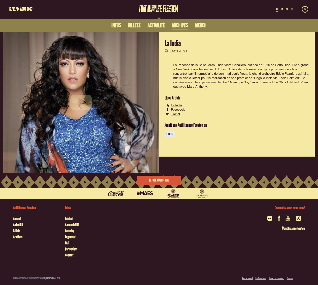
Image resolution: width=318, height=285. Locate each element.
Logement (70, 237)
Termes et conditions (276, 278)
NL (287, 9)
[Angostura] (173, 193)
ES (292, 9)
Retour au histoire (159, 180)
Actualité (18, 224)
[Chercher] (305, 9)
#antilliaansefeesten (293, 228)
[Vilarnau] (201, 193)
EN (282, 9)
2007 (169, 133)
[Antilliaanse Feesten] (158, 6)
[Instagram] (299, 220)
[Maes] (144, 193)
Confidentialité (260, 278)
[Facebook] (279, 220)
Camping (69, 230)
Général (69, 218)
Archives (17, 237)
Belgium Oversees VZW (51, 278)
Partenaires (71, 249)
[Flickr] (270, 220)
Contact (69, 255)
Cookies (290, 278)
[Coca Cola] (116, 193)
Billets (16, 230)
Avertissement (247, 278)
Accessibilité (72, 224)
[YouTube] (288, 220)
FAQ (67, 243)
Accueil (17, 218)
